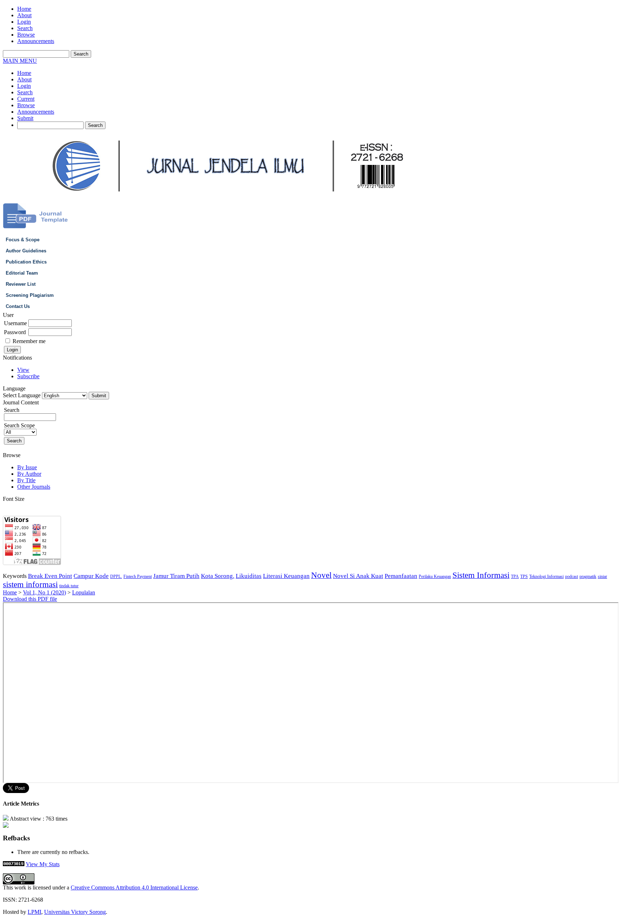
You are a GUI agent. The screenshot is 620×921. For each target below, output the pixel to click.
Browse (26, 35)
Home (24, 9)
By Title (26, 480)
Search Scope (19, 425)
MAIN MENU (20, 61)
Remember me (29, 341)
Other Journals (33, 487)
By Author (29, 474)
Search (25, 28)
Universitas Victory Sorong (75, 912)
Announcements (35, 41)
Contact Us (18, 306)
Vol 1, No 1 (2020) (44, 592)
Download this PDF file (30, 599)
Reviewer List (21, 284)
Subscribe (28, 376)
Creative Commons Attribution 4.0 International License (134, 887)
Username (15, 323)
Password (15, 332)
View (23, 370)
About (24, 15)
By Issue (27, 467)
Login (24, 22)
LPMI (34, 912)
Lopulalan (83, 592)
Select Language (22, 395)
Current (25, 99)
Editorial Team (22, 273)
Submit (25, 118)
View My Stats (43, 864)
